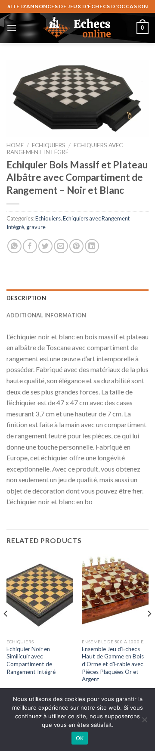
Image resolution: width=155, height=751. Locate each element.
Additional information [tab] (46, 315)
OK (80, 738)
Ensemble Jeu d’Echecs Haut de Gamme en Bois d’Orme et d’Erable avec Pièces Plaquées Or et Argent (113, 664)
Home (15, 145)
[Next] (149, 630)
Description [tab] (26, 298)
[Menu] (11, 27)
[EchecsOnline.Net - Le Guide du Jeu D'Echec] (77, 28)
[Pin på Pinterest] (76, 246)
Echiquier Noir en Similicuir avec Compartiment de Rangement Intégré (31, 660)
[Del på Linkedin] (92, 246)
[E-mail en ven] (61, 246)
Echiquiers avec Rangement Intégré (64, 148)
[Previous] (6, 630)
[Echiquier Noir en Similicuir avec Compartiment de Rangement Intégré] (39, 594)
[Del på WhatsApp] (14, 246)
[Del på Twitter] (45, 246)
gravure (36, 226)
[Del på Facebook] (30, 246)
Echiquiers (48, 145)
